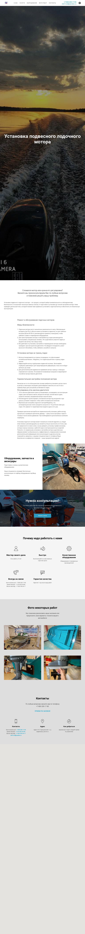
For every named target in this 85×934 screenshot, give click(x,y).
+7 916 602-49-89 (20, 731)
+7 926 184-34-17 (21, 733)
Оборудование (32, 3)
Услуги (22, 3)
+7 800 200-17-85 (21, 729)
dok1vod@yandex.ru (69, 4)
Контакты (52, 3)
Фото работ (43, 3)
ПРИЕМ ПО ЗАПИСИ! (42, 711)
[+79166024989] (80, 3)
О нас (16, 3)
